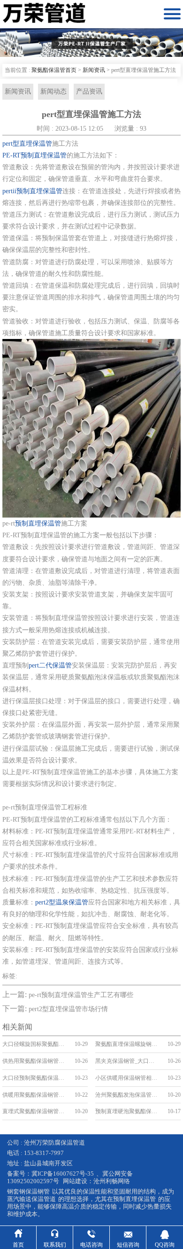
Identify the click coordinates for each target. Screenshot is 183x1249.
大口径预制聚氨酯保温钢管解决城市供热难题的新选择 (34, 1078)
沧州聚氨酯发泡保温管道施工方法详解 (127, 1095)
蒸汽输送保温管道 (31, 1198)
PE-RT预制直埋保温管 (34, 155)
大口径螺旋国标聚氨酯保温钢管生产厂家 (34, 1044)
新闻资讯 (94, 70)
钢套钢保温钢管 (28, 1191)
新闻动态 (53, 91)
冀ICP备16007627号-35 (62, 1173)
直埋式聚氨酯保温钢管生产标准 (34, 1111)
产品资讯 (89, 91)
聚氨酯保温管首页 (53, 70)
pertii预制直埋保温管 (32, 191)
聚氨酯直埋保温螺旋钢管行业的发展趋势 (127, 1044)
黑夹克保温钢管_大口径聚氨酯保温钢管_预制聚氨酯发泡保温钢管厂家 (127, 1061)
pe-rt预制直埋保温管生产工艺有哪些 (81, 994)
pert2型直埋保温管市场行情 (68, 1009)
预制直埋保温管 (38, 523)
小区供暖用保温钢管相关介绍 (127, 1078)
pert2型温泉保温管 (61, 902)
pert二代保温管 (50, 665)
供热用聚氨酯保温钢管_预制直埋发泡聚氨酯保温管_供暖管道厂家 (34, 1061)
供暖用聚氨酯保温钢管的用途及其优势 (34, 1095)
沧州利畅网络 (111, 1181)
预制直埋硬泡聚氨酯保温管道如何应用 (127, 1111)
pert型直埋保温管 (27, 143)
